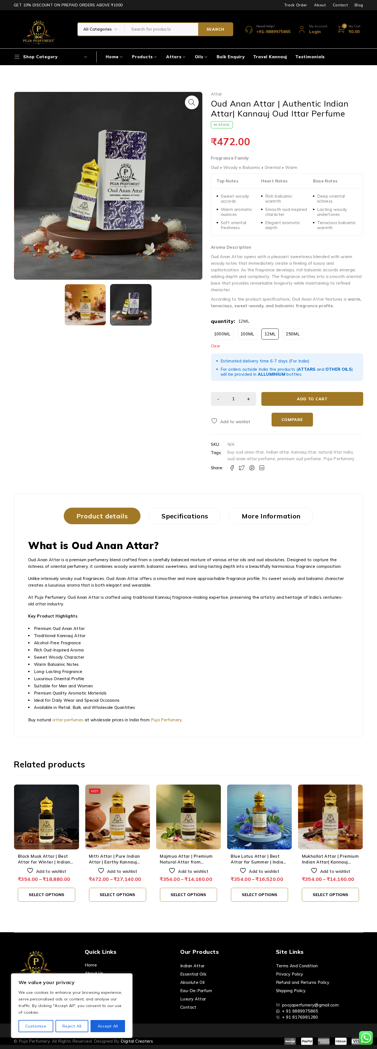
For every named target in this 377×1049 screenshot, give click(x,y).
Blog (359, 5)
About (320, 5)
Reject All (71, 1026)
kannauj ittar (303, 452)
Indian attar (278, 452)
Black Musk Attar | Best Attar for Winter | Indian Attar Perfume (44, 862)
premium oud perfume (299, 458)
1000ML (222, 334)
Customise (35, 1026)
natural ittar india (335, 452)
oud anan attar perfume (251, 458)
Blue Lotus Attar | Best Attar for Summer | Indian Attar (258, 862)
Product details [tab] (102, 516)
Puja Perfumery (339, 458)
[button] (192, 102)
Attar (216, 94)
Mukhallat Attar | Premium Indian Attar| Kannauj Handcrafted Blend (330, 862)
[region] (71, 1005)
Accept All (108, 1026)
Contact (340, 5)
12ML (270, 334)
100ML (247, 334)
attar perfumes (67, 719)
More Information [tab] (271, 516)
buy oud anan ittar (245, 452)
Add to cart (312, 398)
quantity (222, 321)
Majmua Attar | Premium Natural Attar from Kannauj (186, 862)
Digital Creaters (137, 1041)
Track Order (295, 5)
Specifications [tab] (184, 516)
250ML (293, 334)
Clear (216, 346)
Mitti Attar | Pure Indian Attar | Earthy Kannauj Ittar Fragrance (114, 862)
